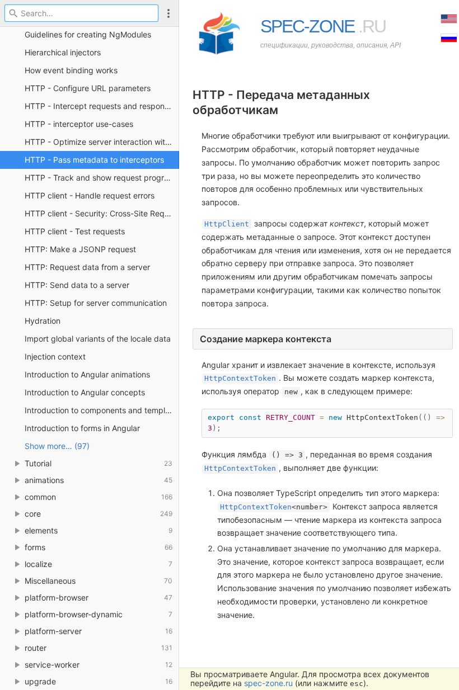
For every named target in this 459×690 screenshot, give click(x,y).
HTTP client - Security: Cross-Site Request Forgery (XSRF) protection (102, 213)
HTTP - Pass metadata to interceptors (94, 159)
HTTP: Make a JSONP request (80, 249)
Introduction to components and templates (102, 410)
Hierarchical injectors (63, 52)
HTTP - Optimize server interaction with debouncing (102, 141)
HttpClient (226, 224)
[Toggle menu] (168, 13)
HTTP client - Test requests (75, 231)
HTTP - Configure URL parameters (88, 88)
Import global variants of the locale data (98, 338)
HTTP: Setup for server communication (96, 303)
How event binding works (71, 70)
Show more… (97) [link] (57, 446)
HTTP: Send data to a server (77, 285)
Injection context (55, 356)
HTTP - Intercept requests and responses (101, 106)
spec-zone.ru (268, 683)
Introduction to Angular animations (87, 374)
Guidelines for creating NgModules (88, 34)
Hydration (42, 320)
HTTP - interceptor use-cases (79, 124)
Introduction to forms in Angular (82, 428)
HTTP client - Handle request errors (89, 195)
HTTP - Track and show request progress (100, 177)
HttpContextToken (240, 378)
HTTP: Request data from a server (87, 267)
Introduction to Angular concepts (85, 392)
